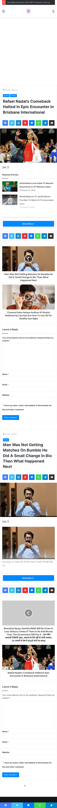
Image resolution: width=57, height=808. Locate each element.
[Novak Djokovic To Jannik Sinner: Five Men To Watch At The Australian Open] (9, 200)
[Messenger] (32, 123)
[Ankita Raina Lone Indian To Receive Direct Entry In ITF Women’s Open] (9, 186)
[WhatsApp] (38, 123)
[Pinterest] (25, 123)
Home (7, 90)
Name (5, 374)
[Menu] (3, 12)
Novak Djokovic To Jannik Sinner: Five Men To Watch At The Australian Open (37, 200)
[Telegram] (45, 123)
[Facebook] (5, 123)
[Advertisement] (28, 54)
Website (5, 395)
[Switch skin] (53, 12)
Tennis (13, 96)
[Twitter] (12, 123)
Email (5, 384)
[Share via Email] (52, 123)
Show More (27, 224)
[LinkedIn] (18, 123)
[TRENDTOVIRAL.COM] (28, 11)
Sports (14, 90)
